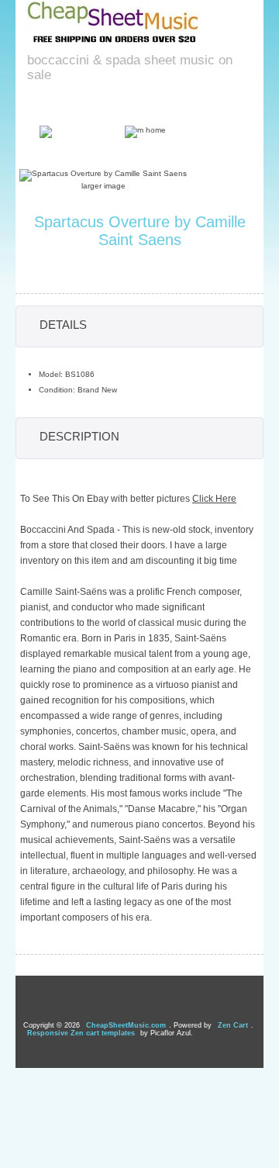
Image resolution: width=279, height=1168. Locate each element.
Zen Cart (233, 1025)
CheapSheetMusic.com (126, 1025)
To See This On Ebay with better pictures (128, 498)
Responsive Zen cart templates (81, 1033)
